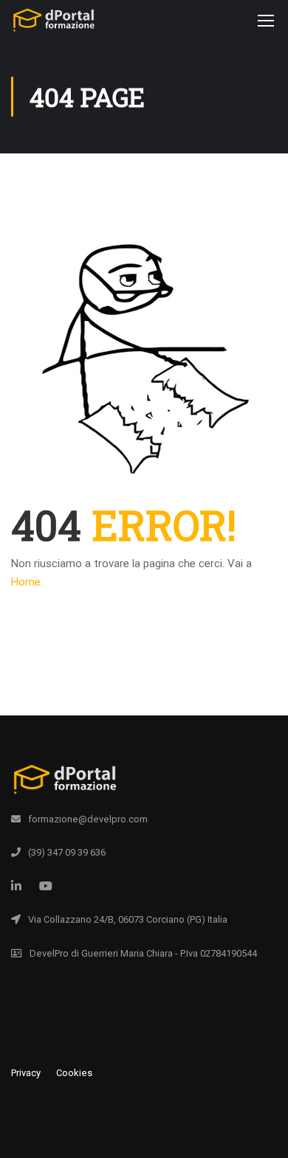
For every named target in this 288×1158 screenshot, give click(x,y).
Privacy (26, 1072)
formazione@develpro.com (88, 819)
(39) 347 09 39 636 (67, 852)
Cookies (74, 1072)
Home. (27, 582)
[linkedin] (16, 886)
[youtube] (45, 886)
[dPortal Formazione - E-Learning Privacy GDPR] (53, 23)
